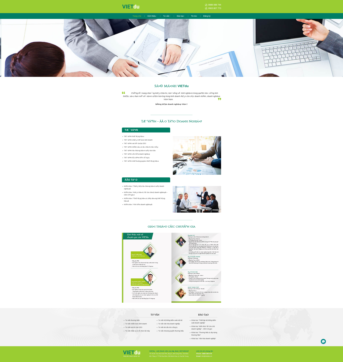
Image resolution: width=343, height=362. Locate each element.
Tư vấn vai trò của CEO (133, 327)
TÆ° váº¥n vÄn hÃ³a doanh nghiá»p (137, 154)
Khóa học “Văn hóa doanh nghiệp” (203, 338)
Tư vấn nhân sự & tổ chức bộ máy (137, 331)
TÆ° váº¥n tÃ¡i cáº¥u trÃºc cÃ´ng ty (136, 157)
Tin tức (194, 16)
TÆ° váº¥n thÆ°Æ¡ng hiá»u (134, 136)
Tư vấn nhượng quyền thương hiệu (171, 331)
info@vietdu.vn (206, 356)
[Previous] (9, 48)
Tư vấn (166, 16)
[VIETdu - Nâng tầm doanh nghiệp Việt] (136, 7)
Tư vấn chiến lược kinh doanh (136, 324)
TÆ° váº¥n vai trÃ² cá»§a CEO (135, 143)
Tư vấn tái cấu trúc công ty (167, 327)
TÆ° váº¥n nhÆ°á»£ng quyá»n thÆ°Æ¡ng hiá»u (141, 161)
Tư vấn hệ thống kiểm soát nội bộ (170, 320)
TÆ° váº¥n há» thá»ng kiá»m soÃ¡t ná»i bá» (140, 150)
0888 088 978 (207, 354)
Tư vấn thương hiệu (132, 320)
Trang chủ (137, 16)
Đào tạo (180, 16)
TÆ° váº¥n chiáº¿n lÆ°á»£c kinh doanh (138, 140)
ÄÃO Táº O (131, 179)
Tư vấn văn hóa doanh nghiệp (169, 324)
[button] (323, 341)
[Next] (333, 48)
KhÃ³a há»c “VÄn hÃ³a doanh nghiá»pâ (138, 204)
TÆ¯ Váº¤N (131, 130)
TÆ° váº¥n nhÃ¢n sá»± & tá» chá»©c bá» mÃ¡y (141, 147)
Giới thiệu (151, 16)
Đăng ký (206, 16)
